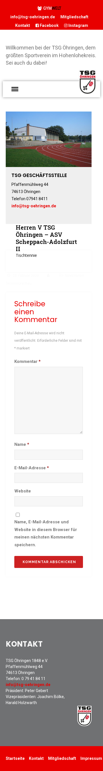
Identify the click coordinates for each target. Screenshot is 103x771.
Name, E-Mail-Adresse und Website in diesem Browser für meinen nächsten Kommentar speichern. (45, 533)
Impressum (91, 758)
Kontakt (22, 25)
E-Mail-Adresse (31, 467)
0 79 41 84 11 (33, 678)
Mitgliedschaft (74, 17)
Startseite (15, 758)
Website (22, 491)
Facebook (49, 25)
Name (21, 444)
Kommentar (27, 361)
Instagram (78, 25)
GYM (52, 8)
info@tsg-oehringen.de (32, 17)
